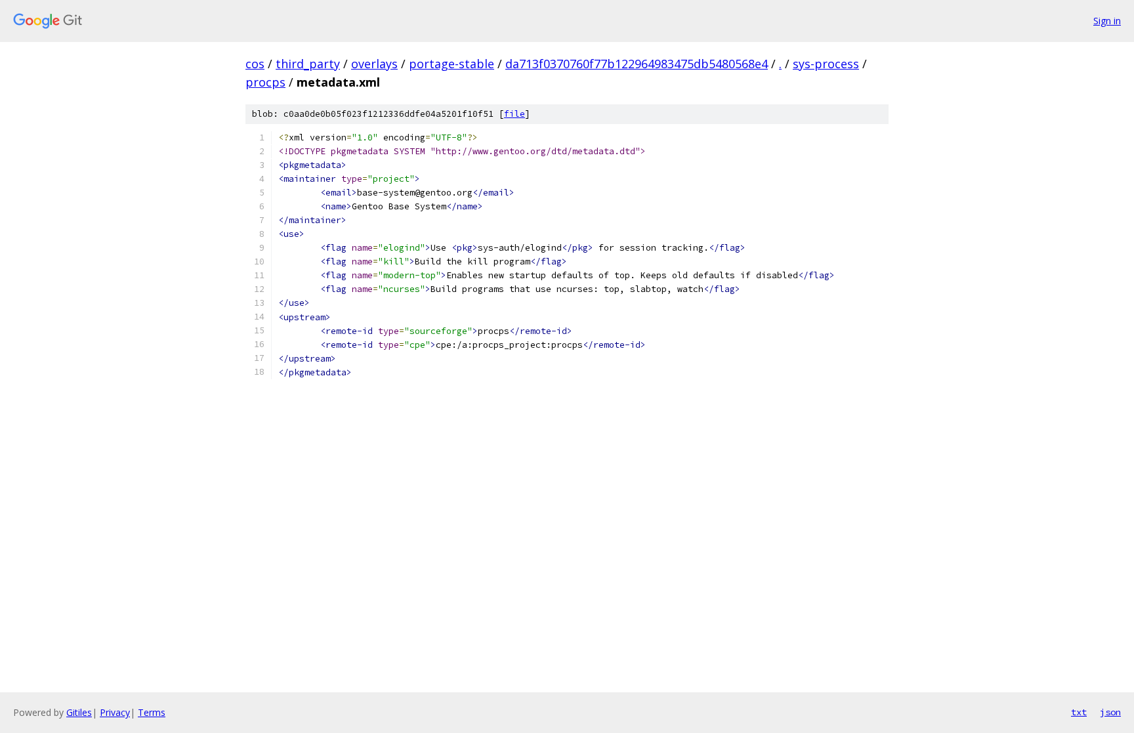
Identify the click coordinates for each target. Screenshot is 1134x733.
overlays (374, 64)
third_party (308, 64)
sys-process (826, 64)
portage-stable (451, 64)
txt (1079, 712)
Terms (151, 712)
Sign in (1107, 20)
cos (254, 64)
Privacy (115, 712)
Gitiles (79, 712)
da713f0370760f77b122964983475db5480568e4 (636, 64)
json (1110, 712)
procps (265, 82)
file (514, 113)
